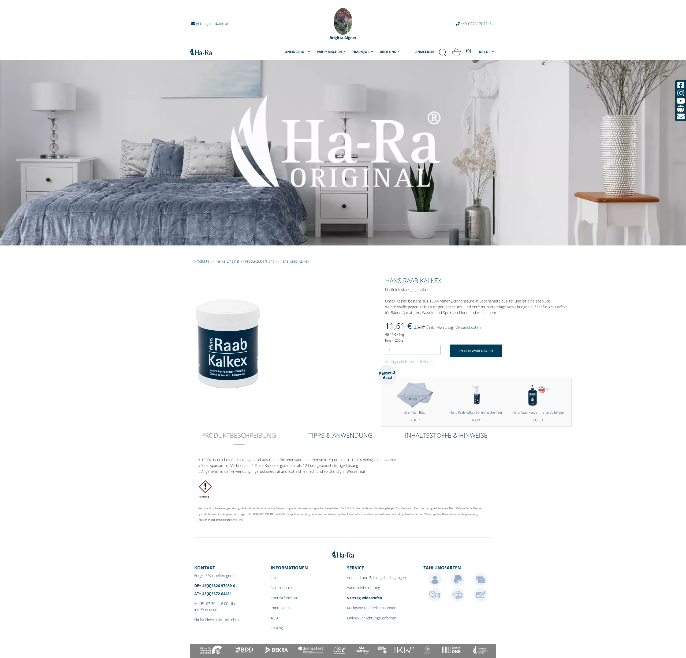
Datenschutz (281, 587)
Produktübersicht (259, 261)
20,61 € (414, 420)
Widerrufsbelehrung (363, 587)
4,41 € (476, 420)
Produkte (202, 261)
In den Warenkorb (476, 350)
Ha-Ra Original (227, 261)
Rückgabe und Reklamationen (371, 607)
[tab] (238, 438)
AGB (274, 618)
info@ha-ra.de (205, 609)
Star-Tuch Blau (415, 412)
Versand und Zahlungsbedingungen (376, 577)
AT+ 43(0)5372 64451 (213, 593)
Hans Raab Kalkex (294, 261)
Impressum (280, 607)
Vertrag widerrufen (364, 597)
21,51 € (538, 420)
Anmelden (424, 52)
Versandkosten (468, 327)
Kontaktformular (284, 597)
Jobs (274, 577)
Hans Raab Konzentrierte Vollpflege (538, 412)
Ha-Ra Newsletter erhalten (216, 619)
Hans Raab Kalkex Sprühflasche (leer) (476, 412)
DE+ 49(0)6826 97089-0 (214, 585)
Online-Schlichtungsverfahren (371, 618)
